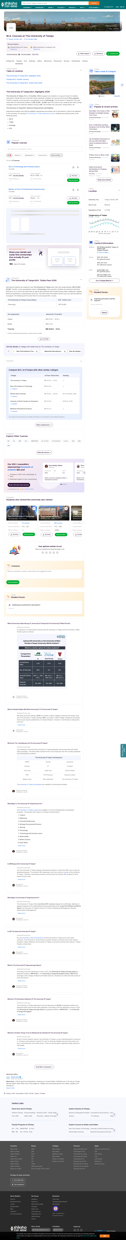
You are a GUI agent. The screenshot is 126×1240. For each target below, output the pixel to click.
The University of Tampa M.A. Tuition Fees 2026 (24, 83)
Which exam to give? (37, 1166)
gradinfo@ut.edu (102, 270)
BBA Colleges (56, 1156)
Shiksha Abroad (35, 1216)
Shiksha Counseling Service (102, 1149)
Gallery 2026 (28, 1116)
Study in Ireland (14, 1164)
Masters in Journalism (58, 1161)
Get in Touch (35, 1226)
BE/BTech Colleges (57, 1154)
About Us (12, 1199)
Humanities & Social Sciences (100, 1112)
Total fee (10, 329)
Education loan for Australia (81, 1166)
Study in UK (13, 1156)
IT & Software (95, 1116)
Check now (13, 49)
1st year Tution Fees (14, 173)
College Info (10, 61)
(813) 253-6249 (102, 257)
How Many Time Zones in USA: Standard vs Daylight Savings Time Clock (99, 113)
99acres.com (34, 1209)
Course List (114, 53)
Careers (12, 1204)
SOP (96, 1151)
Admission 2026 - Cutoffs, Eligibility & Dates (50, 1112)
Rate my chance (73, 180)
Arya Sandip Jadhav (55, 465)
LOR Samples (98, 1159)
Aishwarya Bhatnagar (95, 117)
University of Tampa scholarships (31, 784)
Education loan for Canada (81, 1164)
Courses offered (13, 523)
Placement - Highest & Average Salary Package (51, 1116)
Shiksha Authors (14, 1206)
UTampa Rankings (30, 1112)
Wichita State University (18, 394)
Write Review (58, 1229)
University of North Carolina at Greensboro (24, 401)
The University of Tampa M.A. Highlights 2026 (23, 76)
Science (71, 1116)
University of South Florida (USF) (33, 938)
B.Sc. (17, 1128)
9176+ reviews (29, 489)
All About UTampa (17, 1112)
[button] (83, 54)
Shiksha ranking (12, 530)
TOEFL (37, 175)
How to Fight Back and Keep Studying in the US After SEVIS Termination (99, 127)
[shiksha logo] (18, 1228)
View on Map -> (104, 252)
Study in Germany (15, 1166)
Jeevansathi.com (35, 1211)
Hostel (9, 324)
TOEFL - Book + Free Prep (123, 750)
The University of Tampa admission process (40, 113)
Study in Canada (14, 1151)
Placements (58, 61)
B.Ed (30, 1132)
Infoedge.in (34, 1199)
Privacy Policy (86, 1236)
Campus (85, 61)
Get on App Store (19, 1184)
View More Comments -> (44, 1067)
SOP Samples (98, 1154)
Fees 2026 (15, 1116)
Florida (16, 39)
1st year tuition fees (13, 526)
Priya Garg (92, 173)
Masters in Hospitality (58, 1159)
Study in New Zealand (16, 1159)
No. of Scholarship (36, 179)
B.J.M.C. (32, 1128)
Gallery (39, 61)
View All (117, 96)
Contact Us (109, 7)
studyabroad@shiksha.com (42, 1229)
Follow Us (77, 1226)
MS (17, 1132)
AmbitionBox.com (36, 1214)
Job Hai (33, 1219)
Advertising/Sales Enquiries (59, 1201)
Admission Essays (99, 1164)
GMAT (33, 1149)
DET (32, 1156)
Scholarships (76, 61)
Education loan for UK (79, 1168)
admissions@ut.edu (104, 275)
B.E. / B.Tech (24, 1132)
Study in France (14, 1161)
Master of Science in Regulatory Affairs (55, 478)
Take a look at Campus (105, 71)
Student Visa (98, 1161)
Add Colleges (56, 1204)
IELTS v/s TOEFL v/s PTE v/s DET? (40, 1168)
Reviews (67, 61)
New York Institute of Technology (21, 386)
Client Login (55, 1199)
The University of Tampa (18, 380)
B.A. (13, 1128)
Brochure (100, 53)
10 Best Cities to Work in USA (99, 155)
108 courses (58, 523)
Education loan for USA (80, 1161)
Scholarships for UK (79, 1159)
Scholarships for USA (79, 1151)
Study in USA (13, 1149)
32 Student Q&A (31, 39)
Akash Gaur (15, 1077)
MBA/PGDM (24, 1128)
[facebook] (75, 1230)
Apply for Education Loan (80, 1149)
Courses (19, 61)
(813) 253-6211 (102, 263)
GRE (65, 874)
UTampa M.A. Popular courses (17, 79)
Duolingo (33, 198)
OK (104, 1236)
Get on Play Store (19, 1180)
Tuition (9, 319)
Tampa (10, 39)
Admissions (48, 61)
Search (94, 3)
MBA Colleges (56, 1149)
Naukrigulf (34, 1206)
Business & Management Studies (79, 1112)
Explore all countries (15, 1168)
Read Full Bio (10, 1088)
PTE (32, 1159)
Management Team (15, 1201)
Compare (14, 389)
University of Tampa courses (29, 810)
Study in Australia (15, 1154)
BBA (13, 1132)
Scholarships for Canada (80, 1154)
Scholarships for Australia (80, 1156)
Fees (25, 61)
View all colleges (75, 351)
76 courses (25, 523)
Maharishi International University (21, 409)
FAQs (11, 1209)
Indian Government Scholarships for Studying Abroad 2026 (97, 169)
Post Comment (13, 582)
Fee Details (45, 339)
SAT (32, 1161)
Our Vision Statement (16, 1214)
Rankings (32, 61)
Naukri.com (34, 1201)
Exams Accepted (35, 173)
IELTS (32, 175)
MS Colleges (55, 1151)
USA (20, 39)
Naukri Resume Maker (37, 1204)
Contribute (56, 1226)
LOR (96, 1156)
